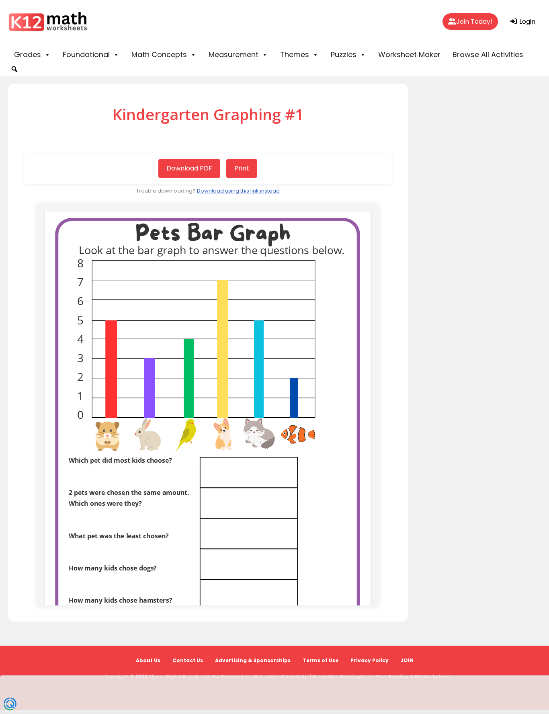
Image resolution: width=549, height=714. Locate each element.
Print (241, 168)
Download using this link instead (238, 191)
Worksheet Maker (409, 54)
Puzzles (343, 54)
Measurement (233, 54)
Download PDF (189, 168)
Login (526, 21)
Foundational (86, 54)
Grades (27, 54)
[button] (14, 69)
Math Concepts (159, 54)
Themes (294, 54)
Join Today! (474, 21)
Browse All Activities (488, 54)
